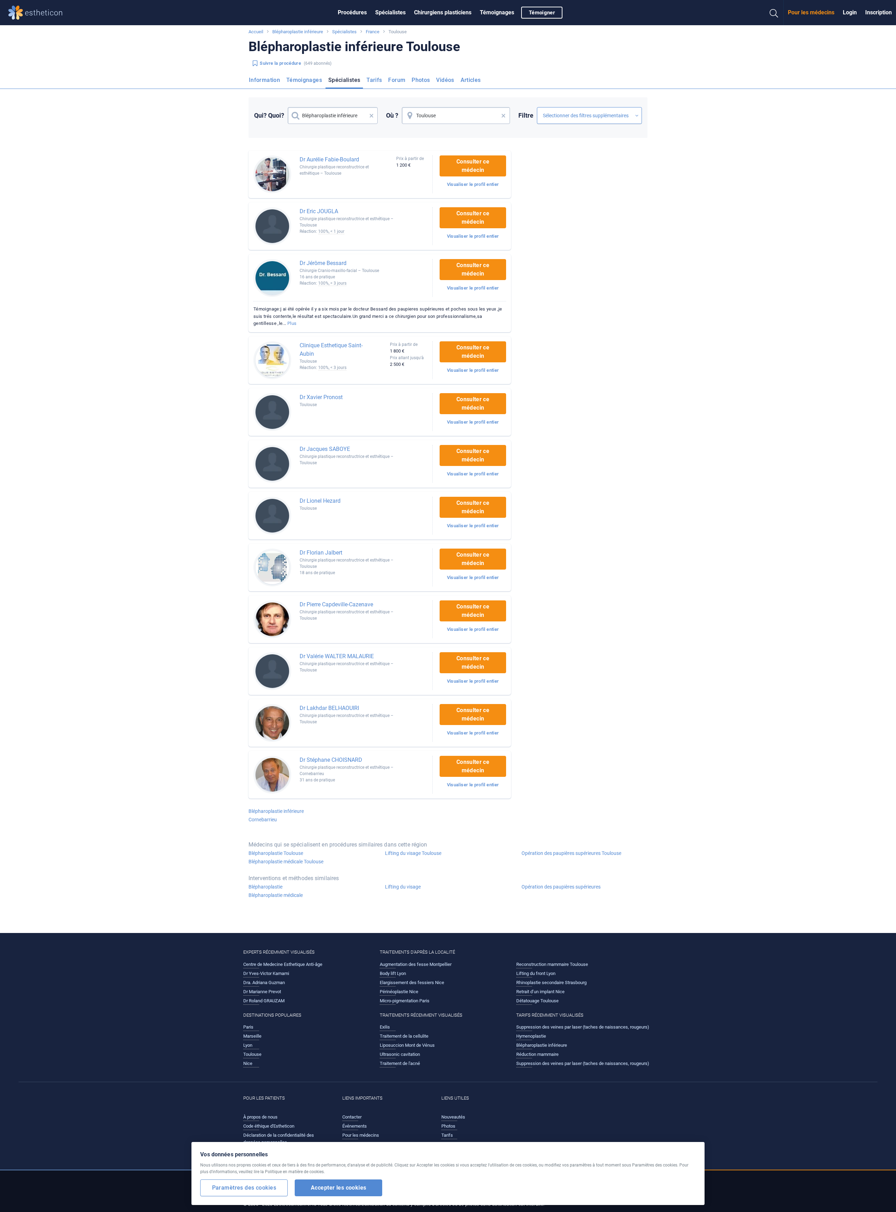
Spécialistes (390, 12)
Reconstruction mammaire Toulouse (552, 964)
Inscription (878, 12)
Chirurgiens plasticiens (442, 12)
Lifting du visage (403, 887)
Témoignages (497, 12)
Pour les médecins (811, 12)
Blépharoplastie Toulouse (275, 853)
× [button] (371, 115)
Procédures (352, 12)
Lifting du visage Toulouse (413, 853)
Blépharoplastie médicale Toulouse (285, 861)
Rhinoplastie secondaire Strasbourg (551, 982)
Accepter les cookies (338, 1187)
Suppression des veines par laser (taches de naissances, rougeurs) (582, 1027)
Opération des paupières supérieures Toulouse (571, 853)
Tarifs (374, 80)
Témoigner (542, 12)
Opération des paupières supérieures (561, 887)
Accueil (255, 31)
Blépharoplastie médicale (275, 895)
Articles (471, 80)
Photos (421, 80)
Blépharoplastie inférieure (297, 31)
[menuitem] (352, 12)
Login (850, 12)
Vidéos (445, 80)
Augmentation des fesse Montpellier (415, 964)
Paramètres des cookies (244, 1187)
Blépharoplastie (265, 887)
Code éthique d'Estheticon (268, 1126)
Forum (396, 80)
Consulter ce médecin (472, 165)
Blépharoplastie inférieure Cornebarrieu (276, 815)
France (372, 31)
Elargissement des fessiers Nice (412, 982)
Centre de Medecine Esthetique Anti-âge (282, 964)
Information (264, 80)
